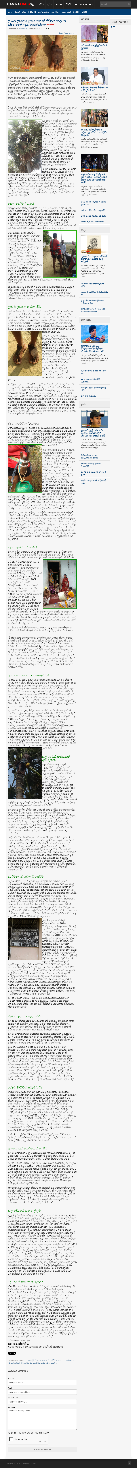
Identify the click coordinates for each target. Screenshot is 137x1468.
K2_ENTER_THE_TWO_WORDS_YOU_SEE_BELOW (28, 1433)
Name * (11, 1378)
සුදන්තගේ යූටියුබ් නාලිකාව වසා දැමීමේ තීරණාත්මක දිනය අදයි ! (93, 348)
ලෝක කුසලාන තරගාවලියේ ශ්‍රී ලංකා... (93, 481)
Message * (12, 1407)
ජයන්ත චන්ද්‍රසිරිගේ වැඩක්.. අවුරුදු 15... (94, 293)
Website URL (13, 1397)
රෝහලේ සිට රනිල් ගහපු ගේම (93, 210)
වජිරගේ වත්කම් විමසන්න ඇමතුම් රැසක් (94, 89)
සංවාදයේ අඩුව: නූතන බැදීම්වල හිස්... (93, 388)
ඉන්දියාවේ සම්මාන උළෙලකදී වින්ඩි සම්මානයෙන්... (93, 310)
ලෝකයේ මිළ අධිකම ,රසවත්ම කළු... (93, 372)
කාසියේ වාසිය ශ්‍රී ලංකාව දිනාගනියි (90, 465)
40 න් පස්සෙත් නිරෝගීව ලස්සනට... (90, 380)
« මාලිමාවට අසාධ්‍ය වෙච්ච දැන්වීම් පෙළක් (45, 1360)
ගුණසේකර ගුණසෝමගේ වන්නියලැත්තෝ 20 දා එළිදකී (94, 258)
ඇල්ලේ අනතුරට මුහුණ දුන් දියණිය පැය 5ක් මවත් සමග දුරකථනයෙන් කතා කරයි (94, 178)
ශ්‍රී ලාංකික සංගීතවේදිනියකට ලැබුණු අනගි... (92, 301)
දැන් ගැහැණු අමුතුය (88, 395)
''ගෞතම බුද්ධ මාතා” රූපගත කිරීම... (92, 285)
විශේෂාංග (23, 28)
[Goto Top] (129, 1463)
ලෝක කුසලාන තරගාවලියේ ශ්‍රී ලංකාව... (93, 473)
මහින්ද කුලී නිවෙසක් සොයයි (92, 221)
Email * (10, 1388)
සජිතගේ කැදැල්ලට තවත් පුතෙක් (94, 47)
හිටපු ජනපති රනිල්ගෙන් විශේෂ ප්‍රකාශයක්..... (93, 203)
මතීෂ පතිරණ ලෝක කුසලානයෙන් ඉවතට (89, 456)
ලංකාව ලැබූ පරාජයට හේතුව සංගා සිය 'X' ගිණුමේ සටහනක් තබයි (93, 432)
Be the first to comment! (67, 33)
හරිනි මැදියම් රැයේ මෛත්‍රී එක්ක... (94, 215)
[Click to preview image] (42, 53)
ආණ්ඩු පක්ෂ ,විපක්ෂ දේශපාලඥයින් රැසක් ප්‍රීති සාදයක (93, 132)
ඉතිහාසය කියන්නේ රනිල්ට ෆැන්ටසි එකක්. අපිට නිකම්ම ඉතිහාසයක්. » (41, 1361)
